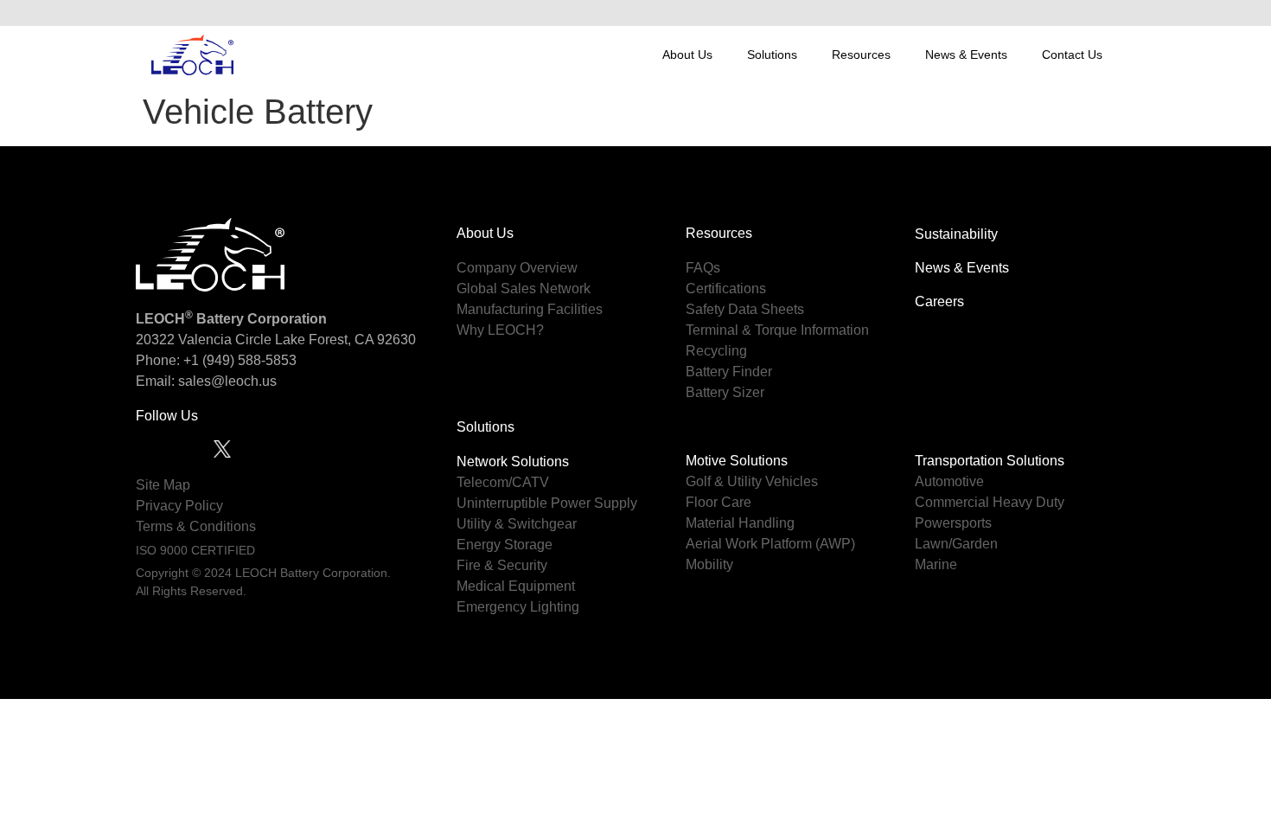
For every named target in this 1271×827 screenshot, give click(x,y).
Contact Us (1072, 54)
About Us (687, 54)
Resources (861, 54)
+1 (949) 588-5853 (240, 360)
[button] (1101, 12)
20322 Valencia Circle (203, 339)
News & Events (966, 54)
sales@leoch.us (226, 381)
